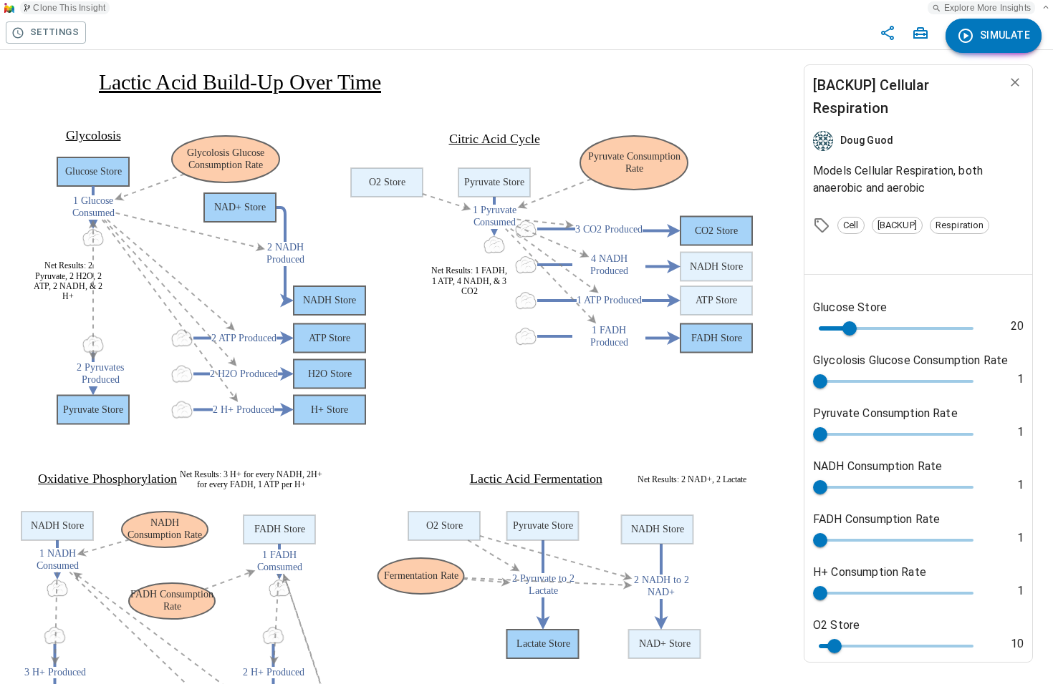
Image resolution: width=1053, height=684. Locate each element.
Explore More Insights (987, 8)
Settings (54, 31)
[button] (851, 225)
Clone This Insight (69, 8)
